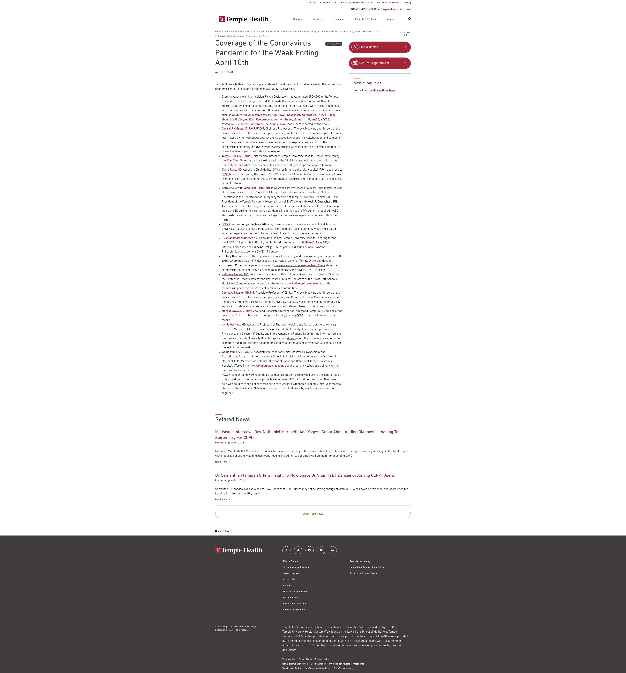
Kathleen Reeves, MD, (235, 274)
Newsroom (252, 31)
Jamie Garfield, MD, (234, 324)
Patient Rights (305, 659)
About (309, 2)
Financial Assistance (294, 603)
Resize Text (405, 33)
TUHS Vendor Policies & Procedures (346, 664)
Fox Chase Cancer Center (364, 573)
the (256, 115)
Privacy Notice (322, 659)
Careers (287, 585)
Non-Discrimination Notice (295, 664)
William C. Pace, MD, (315, 242)
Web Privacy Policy (291, 668)
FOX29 (226, 224)
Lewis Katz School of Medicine (367, 567)
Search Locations (293, 573)
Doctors (297, 19)
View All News (335, 44)
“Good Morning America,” (302, 115)
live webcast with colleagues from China (299, 265)
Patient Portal (326, 2)
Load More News (313, 514)
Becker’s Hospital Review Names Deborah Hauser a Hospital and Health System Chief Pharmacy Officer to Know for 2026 (320, 31)
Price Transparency (343, 668)
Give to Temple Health (295, 591)
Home (218, 31)
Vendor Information (294, 609)
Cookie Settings (318, 664)
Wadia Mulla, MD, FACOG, (237, 352)
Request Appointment (396, 9)
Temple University (360, 561)
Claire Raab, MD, (232, 169)
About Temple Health (234, 31)
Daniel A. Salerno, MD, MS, (238, 292)
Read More (221, 462)
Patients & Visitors (365, 19)
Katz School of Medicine (388, 2)
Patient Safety (291, 597)
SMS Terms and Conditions (317, 668)
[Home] (245, 550)
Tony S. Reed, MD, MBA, (236, 156)
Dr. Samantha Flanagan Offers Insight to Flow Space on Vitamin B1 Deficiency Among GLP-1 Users (304, 475)
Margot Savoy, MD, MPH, (237, 311)
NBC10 (324, 119)
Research (392, 19)
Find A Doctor (368, 47)
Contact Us (289, 579)
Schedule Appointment (296, 567)
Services (318, 19)
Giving (408, 2)
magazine (266, 119)
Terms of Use (288, 659)
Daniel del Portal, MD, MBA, (260, 188)
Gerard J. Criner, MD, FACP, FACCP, (243, 128)
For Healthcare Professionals (355, 2)
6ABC (315, 119)
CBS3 (225, 174)
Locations (338, 19)
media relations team (382, 90)
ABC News (278, 115)
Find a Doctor (290, 561)
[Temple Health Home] (244, 19)
